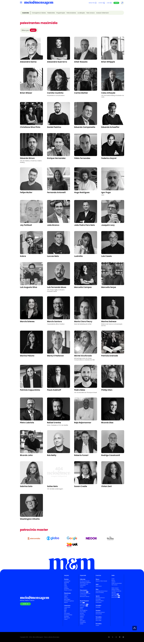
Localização (81, 13)
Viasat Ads (82, 615)
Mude (81, 619)
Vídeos (65, 596)
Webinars (66, 598)
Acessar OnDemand (102, 13)
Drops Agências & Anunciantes (84, 584)
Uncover (82, 618)
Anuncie (113, 582)
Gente (65, 585)
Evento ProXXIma (68, 615)
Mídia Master (99, 586)
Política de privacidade (117, 583)
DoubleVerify (83, 622)
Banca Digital (67, 599)
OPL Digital (82, 605)
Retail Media (83, 592)
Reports (66, 602)
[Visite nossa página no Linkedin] (119, 637)
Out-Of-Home (83, 595)
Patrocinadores (71, 13)
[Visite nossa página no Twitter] (112, 637)
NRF (65, 612)
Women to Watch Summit (101, 581)
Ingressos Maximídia (114, 593)
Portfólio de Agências (69, 601)
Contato (100, 2)
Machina (82, 613)
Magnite (82, 616)
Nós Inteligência (83, 610)
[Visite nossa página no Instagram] (116, 637)
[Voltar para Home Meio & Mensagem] (38, 3)
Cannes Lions (67, 607)
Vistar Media (83, 612)
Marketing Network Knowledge (100, 598)
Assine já (25, 604)
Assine (116, 2)
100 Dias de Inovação (85, 581)
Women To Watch (68, 590)
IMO (81, 602)
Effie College (98, 620)
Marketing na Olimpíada (85, 582)
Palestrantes (51, 13)
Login (108, 2)
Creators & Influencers (85, 593)
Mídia (65, 584)
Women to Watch (115, 589)
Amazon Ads (83, 604)
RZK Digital (82, 621)
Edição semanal (115, 588)
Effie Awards (67, 618)
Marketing (66, 582)
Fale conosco (90, 13)
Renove (113, 580)
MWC (65, 610)
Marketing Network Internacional (100, 613)
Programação (60, 13)
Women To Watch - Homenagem (100, 601)
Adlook (81, 624)
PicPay (81, 609)
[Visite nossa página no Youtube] (123, 637)
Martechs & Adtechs (84, 596)
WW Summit (67, 613)
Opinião (66, 587)
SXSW (65, 609)
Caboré (65, 619)
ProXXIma (66, 588)
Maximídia (25, 13)
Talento (81, 587)
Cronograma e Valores (39, 13)
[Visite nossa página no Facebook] (109, 637)
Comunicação (67, 581)
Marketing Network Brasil (101, 591)
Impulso (82, 607)
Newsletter (91, 2)
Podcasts (66, 595)
